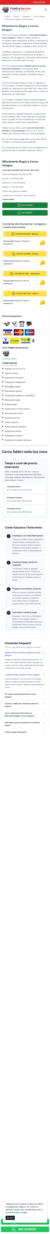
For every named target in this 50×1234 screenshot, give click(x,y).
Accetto (10, 1218)
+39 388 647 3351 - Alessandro (27, 274)
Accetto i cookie (19, 1212)
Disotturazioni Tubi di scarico (17, 409)
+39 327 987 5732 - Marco (27, 294)
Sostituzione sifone (13, 431)
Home (7, 16)
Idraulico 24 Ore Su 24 (15, 369)
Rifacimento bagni (12, 400)
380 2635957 (27, 213)
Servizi (16, 16)
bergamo (26, 16)
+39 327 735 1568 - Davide (27, 254)
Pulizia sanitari (11, 404)
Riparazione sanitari (13, 391)
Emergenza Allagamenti (15, 382)
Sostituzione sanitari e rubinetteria (20, 395)
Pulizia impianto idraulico (15, 427)
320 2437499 (26, 205)
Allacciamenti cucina (14, 413)
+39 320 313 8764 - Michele (26, 234)
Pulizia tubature (11, 422)
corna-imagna (39, 16)
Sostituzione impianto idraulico (18, 440)
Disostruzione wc (12, 418)
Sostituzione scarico (13, 435)
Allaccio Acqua (11, 373)
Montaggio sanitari (13, 386)
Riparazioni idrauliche (14, 377)
